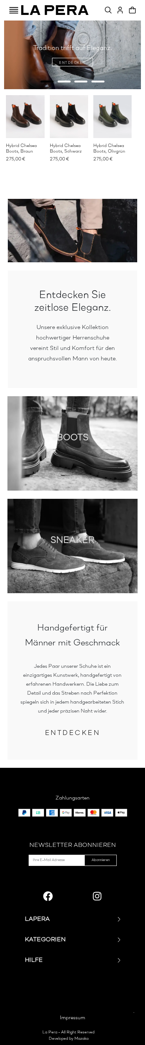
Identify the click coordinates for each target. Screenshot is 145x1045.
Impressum (72, 1018)
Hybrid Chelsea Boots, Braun (21, 149)
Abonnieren (100, 860)
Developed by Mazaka (68, 1039)
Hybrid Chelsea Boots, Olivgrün (109, 149)
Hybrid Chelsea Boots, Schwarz (66, 149)
